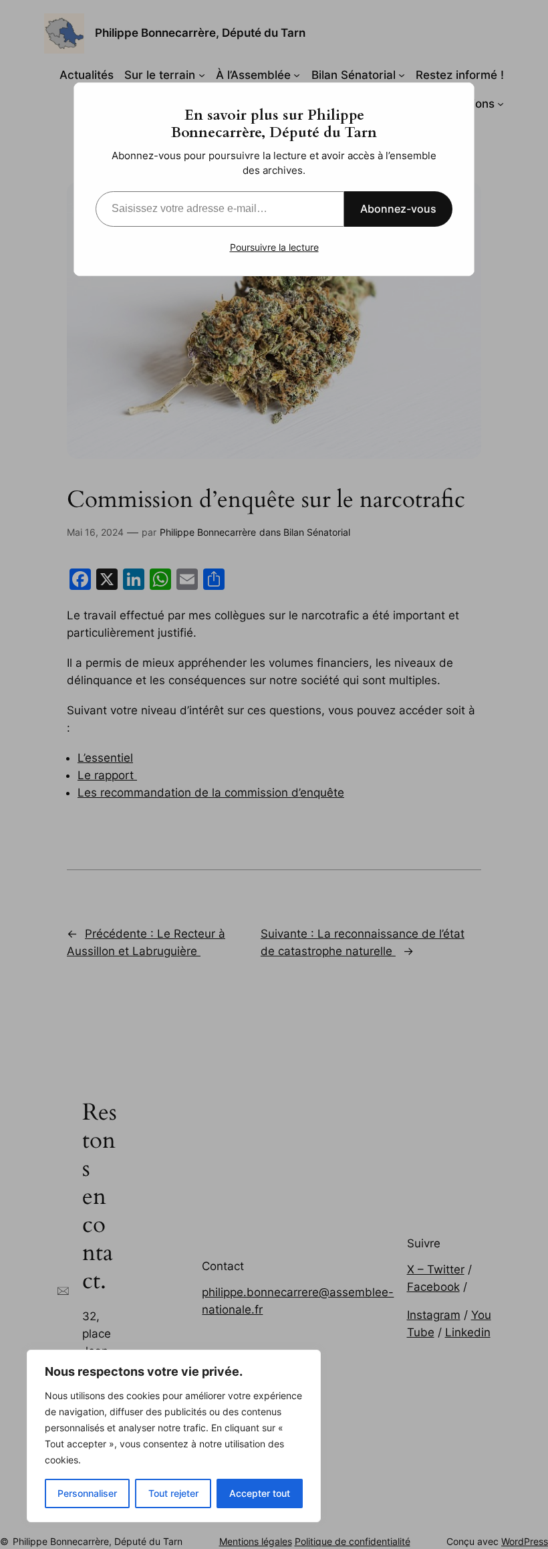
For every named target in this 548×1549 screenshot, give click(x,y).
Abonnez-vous (398, 208)
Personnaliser (87, 1493)
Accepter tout (259, 1493)
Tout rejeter (173, 1493)
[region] (174, 1436)
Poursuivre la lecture (274, 247)
